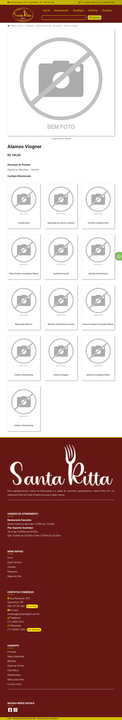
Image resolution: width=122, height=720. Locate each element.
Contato (107, 10)
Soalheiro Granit (61, 273)
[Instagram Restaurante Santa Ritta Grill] (15, 710)
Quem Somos (14, 562)
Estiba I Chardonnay (23, 425)
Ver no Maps (32, 606)
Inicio (46, 10)
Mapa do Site (14, 576)
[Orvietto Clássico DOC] (98, 200)
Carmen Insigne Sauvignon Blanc (98, 324)
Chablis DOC (24, 223)
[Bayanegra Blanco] (23, 301)
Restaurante (61, 10)
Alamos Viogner (61, 375)
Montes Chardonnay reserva (61, 324)
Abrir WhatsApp (34, 630)
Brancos (57, 26)
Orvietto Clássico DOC (98, 223)
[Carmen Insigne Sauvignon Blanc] (98, 301)
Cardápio (78, 10)
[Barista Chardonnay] (98, 251)
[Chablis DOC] (23, 200)
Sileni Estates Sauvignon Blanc (24, 273)
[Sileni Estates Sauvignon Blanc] (23, 251)
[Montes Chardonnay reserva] (61, 301)
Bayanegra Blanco (23, 324)
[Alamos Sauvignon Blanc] (98, 352)
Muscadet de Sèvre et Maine (61, 223)
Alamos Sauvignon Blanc (98, 375)
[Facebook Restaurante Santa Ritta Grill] (10, 710)
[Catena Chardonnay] (23, 352)
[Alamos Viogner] (61, 82)
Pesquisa (12, 571)
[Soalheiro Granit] (61, 251)
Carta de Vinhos (43, 26)
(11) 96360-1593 (106, 2)
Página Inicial (16, 26)
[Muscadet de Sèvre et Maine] (61, 200)
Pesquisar (95, 18)
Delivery (93, 10)
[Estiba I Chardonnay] (23, 402)
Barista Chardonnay (98, 273)
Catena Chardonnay (23, 375)
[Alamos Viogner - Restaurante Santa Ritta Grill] (23, 15)
